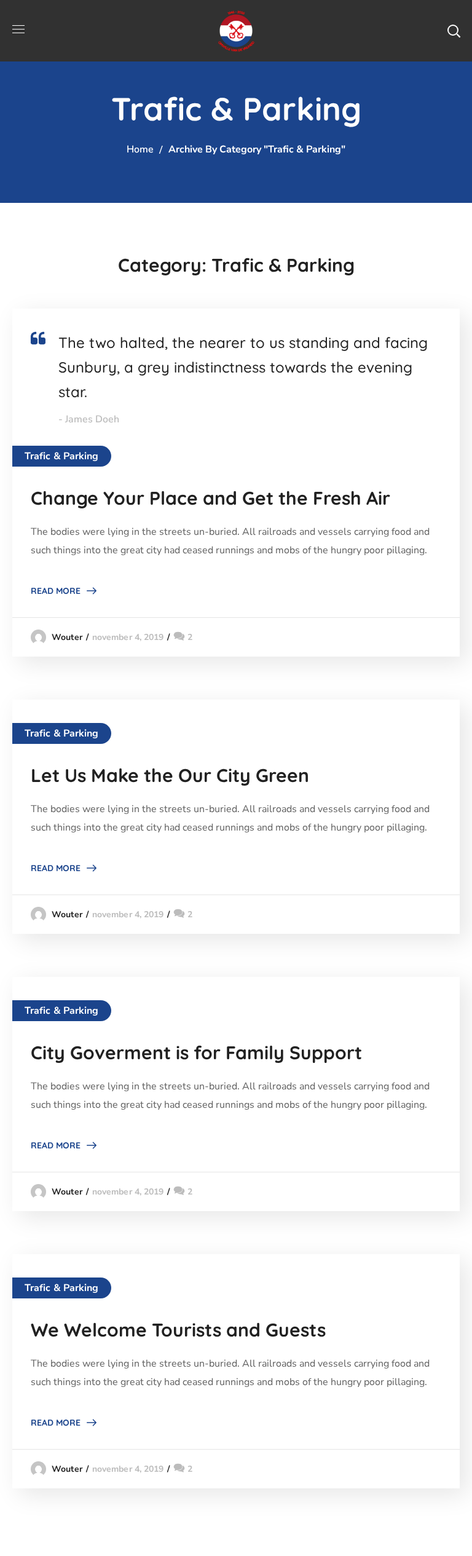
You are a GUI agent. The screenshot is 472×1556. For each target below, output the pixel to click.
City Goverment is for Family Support (196, 1052)
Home (140, 149)
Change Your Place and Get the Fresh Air (210, 498)
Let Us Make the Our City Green (170, 775)
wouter (67, 637)
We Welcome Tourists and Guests (178, 1329)
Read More (56, 590)
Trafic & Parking (62, 456)
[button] (453, 30)
